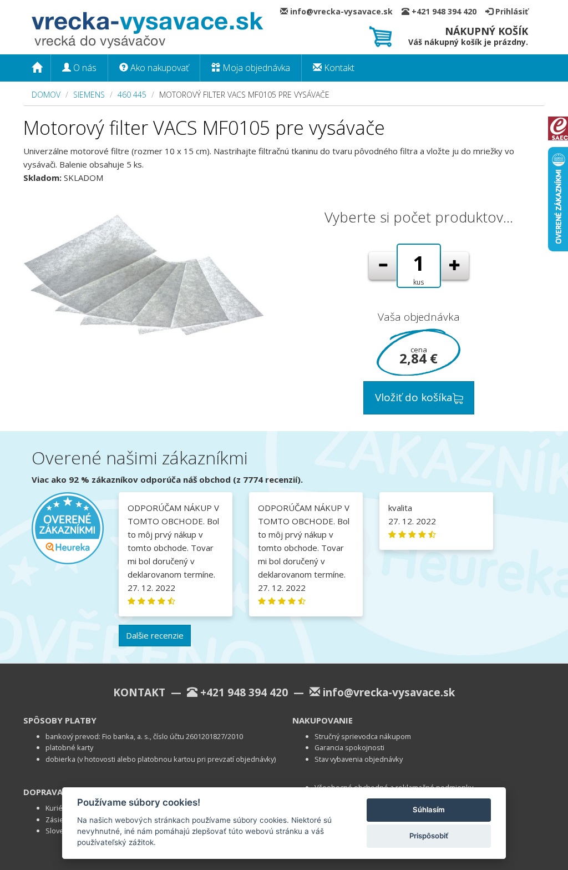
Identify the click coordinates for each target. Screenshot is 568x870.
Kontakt (338, 68)
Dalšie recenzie (155, 635)
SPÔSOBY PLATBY (60, 720)
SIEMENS (89, 94)
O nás (84, 68)
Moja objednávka (255, 68)
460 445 (132, 94)
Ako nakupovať (158, 68)
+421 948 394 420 (447, 11)
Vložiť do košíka (414, 397)
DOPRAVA (43, 791)
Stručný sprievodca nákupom (363, 736)
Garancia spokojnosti (349, 747)
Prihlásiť (510, 11)
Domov (46, 94)
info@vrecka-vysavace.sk (345, 11)
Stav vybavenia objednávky (359, 759)
